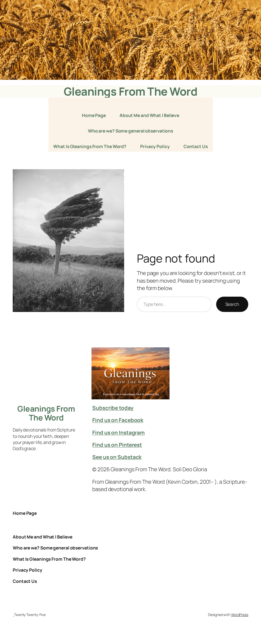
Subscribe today (113, 407)
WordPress (239, 614)
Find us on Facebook (117, 420)
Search (232, 304)
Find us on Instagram (118, 432)
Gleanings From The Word (131, 91)
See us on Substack (116, 457)
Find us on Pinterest (117, 444)
